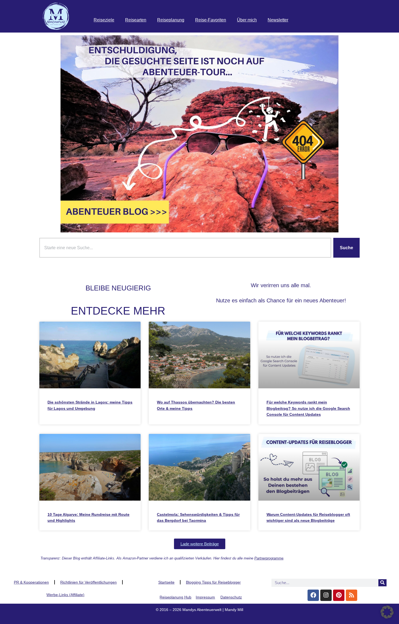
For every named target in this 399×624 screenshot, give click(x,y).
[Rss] (351, 595)
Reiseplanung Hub (175, 597)
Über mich (247, 20)
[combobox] (185, 248)
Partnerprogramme (268, 558)
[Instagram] (326, 595)
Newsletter (278, 20)
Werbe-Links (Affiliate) (65, 595)
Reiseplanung (170, 20)
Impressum (205, 597)
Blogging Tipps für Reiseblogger (213, 582)
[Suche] (382, 582)
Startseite (166, 582)
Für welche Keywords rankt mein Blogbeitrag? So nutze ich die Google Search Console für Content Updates (308, 408)
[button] (199, 544)
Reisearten (135, 20)
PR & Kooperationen (31, 582)
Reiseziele (104, 20)
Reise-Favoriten (210, 20)
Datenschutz (231, 597)
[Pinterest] (338, 595)
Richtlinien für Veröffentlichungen (88, 582)
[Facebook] (313, 595)
